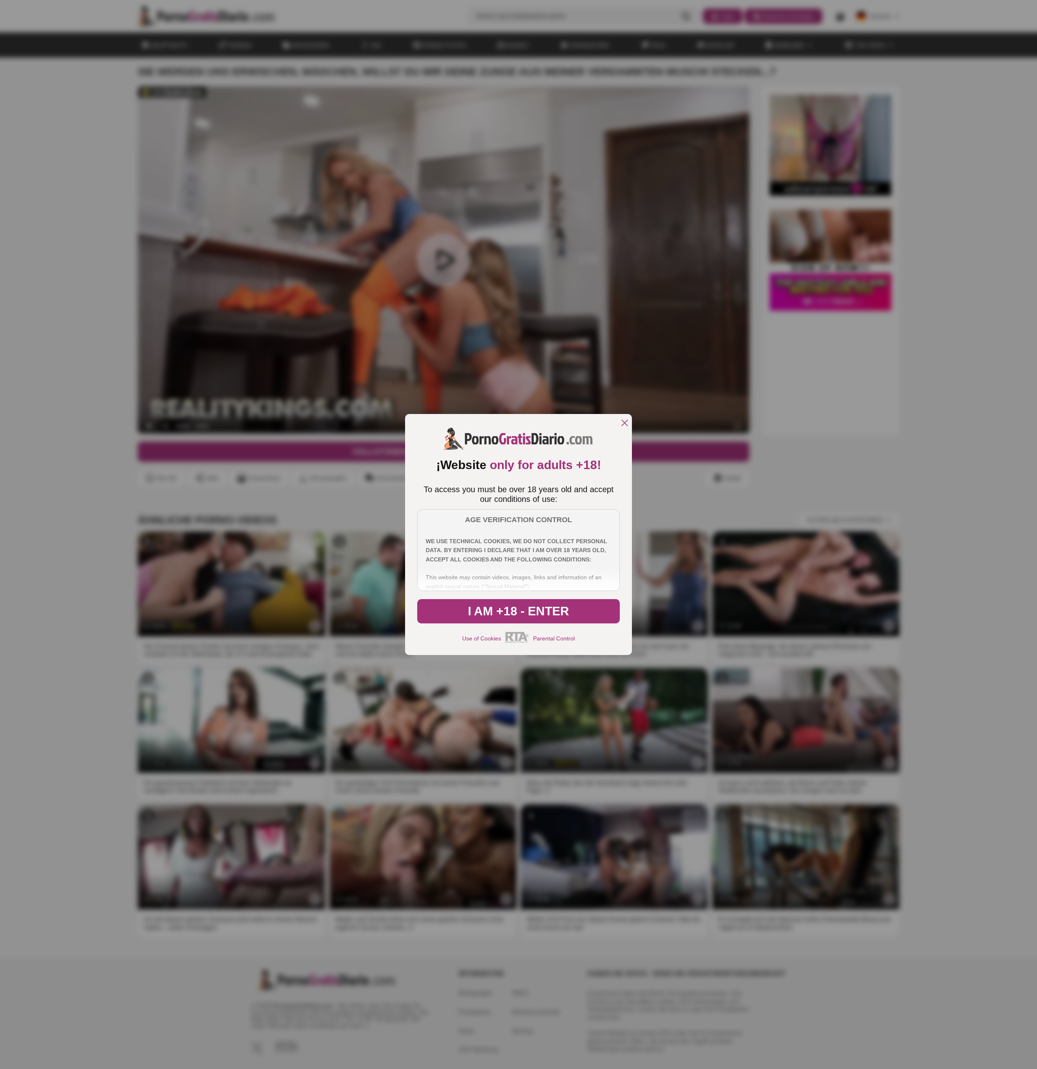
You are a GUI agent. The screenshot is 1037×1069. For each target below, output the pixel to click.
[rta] (517, 641)
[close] (624, 423)
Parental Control (554, 638)
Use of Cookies (481, 638)
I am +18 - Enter (518, 611)
